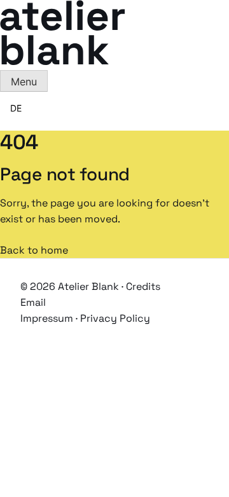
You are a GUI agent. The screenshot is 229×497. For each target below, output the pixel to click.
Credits (143, 286)
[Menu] (24, 81)
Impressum (46, 318)
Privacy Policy (115, 318)
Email (33, 302)
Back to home (34, 250)
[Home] (62, 61)
